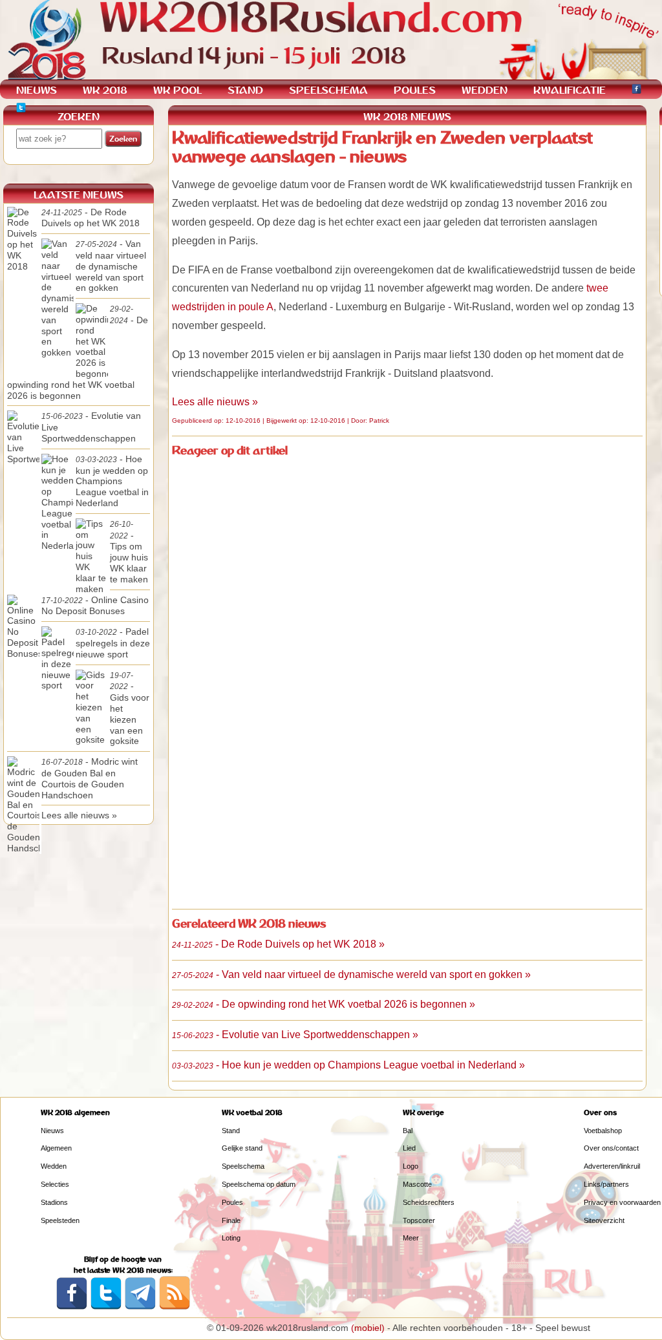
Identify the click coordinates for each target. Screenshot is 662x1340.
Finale (231, 1220)
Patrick (379, 420)
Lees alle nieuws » (215, 401)
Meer (411, 1238)
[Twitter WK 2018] (21, 109)
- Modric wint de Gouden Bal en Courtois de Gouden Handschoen (89, 778)
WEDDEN (484, 90)
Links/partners (606, 1184)
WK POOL (177, 90)
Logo (410, 1166)
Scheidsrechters (428, 1202)
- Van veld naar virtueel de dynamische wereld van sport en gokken (111, 266)
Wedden (54, 1166)
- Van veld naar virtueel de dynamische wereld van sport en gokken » (351, 974)
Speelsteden (60, 1220)
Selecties (55, 1184)
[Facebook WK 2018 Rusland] (72, 1307)
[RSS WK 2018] (174, 1307)
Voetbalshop (603, 1130)
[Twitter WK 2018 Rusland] (106, 1307)
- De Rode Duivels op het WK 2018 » (278, 944)
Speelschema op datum (258, 1184)
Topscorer (419, 1220)
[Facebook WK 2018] (636, 90)
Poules (232, 1202)
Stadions (54, 1202)
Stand (231, 1130)
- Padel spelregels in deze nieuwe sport (113, 642)
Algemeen (56, 1148)
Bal (407, 1130)
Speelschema (243, 1166)
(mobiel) (368, 1328)
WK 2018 (105, 90)
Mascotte (417, 1184)
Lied (409, 1148)
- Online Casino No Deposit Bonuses (95, 606)
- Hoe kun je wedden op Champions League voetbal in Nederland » (348, 1064)
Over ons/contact (611, 1148)
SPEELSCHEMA (328, 90)
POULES (415, 90)
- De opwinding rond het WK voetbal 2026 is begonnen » (323, 1004)
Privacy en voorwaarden (622, 1202)
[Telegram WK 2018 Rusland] (140, 1307)
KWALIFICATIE (569, 90)
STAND (245, 90)
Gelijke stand (242, 1148)
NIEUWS (36, 90)
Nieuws (52, 1130)
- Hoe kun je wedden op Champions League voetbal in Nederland (112, 481)
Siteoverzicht (604, 1220)
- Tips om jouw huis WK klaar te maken (129, 552)
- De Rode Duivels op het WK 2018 (90, 218)
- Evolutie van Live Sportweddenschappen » (295, 1034)
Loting (231, 1238)
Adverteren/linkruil (612, 1166)
